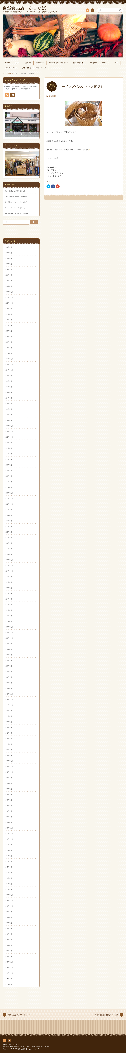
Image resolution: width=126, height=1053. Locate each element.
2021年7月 (8, 588)
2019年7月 (8, 722)
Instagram (93, 63)
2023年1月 (8, 487)
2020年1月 (8, 688)
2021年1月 (8, 621)
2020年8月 (8, 649)
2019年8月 (8, 716)
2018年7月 (8, 789)
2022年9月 (8, 510)
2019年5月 (8, 733)
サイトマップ (41, 68)
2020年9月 (8, 644)
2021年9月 (8, 577)
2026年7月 (8, 253)
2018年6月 (8, 794)
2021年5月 (8, 599)
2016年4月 (8, 940)
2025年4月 (8, 336)
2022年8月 (8, 515)
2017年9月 (8, 845)
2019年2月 (8, 750)
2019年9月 (8, 711)
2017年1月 (8, 889)
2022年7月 (8, 521)
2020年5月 (8, 666)
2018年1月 (8, 822)
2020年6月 (8, 660)
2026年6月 (8, 258)
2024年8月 (8, 381)
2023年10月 (9, 437)
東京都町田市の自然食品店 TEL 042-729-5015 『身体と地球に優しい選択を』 (27, 1046)
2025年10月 (9, 303)
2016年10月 (9, 906)
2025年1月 (8, 353)
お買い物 (28, 63)
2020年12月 (9, 627)
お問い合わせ (92, 10)
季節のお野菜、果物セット (58, 63)
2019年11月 (9, 699)
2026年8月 (8, 247)
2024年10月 (9, 370)
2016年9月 (8, 912)
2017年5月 (8, 867)
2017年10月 (9, 839)
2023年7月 (8, 454)
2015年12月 (9, 962)
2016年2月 (8, 951)
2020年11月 (9, 632)
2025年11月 (9, 297)
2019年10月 (9, 705)
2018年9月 (8, 778)
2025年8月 (8, 314)
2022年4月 (8, 537)
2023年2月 (8, 482)
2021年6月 (8, 593)
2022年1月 (8, 554)
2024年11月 (9, 364)
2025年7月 (8, 320)
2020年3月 (8, 677)
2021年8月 (8, 582)
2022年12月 (9, 493)
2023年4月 (8, 470)
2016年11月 (9, 900)
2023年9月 (8, 442)
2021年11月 (9, 565)
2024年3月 (8, 409)
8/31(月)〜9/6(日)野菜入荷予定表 (16, 196)
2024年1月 (8, 420)
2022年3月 (8, 543)
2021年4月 (8, 604)
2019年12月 (9, 694)
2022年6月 (8, 526)
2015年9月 (8, 979)
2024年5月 (8, 398)
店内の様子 (40, 63)
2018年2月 (8, 817)
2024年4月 (8, 403)
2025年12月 (9, 292)
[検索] (34, 222)
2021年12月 (9, 560)
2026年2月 (8, 281)
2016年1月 (8, 956)
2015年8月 (8, 984)
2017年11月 (9, 833)
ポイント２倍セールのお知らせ (15, 208)
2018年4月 (8, 806)
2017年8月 (8, 850)
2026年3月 (8, 275)
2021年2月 (8, 616)
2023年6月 (8, 459)
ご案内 (17, 63)
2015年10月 (9, 973)
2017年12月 (9, 828)
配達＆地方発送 (79, 63)
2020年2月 (8, 683)
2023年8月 (8, 448)
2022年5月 (8, 532)
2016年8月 (8, 917)
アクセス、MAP (10, 68)
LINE (116, 63)
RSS (87, 10)
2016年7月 (8, 923)
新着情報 (52, 96)
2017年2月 (8, 884)
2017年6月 (8, 861)
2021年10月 (9, 571)
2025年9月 (8, 308)
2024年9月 (8, 376)
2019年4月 (8, 738)
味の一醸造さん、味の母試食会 (15, 191)
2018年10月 (9, 772)
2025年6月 (8, 325)
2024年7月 (8, 387)
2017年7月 (8, 856)
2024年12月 (9, 359)
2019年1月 (8, 755)
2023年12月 (9, 426)
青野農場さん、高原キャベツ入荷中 (16, 213)
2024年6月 (8, 392)
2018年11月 (9, 766)
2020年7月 (8, 655)
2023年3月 (8, 476)
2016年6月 (8, 928)
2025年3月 (8, 342)
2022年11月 (9, 498)
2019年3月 (8, 744)
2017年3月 (8, 878)
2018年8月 (8, 783)
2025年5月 (8, 331)
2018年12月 (9, 761)
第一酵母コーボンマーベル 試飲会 (16, 202)
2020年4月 (8, 672)
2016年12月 (9, 895)
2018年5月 (8, 800)
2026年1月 (8, 286)
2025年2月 (8, 348)
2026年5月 (8, 264)
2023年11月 (9, 431)
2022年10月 (9, 504)
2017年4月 (8, 873)
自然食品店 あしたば (11, 1045)
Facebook (105, 63)
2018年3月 (8, 811)
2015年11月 (9, 968)
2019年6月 (8, 727)
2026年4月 (8, 269)
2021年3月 (8, 610)
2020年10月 (9, 638)
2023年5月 (8, 465)
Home (7, 63)
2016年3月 (8, 945)
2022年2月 (8, 549)
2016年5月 (8, 934)
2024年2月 (8, 415)
